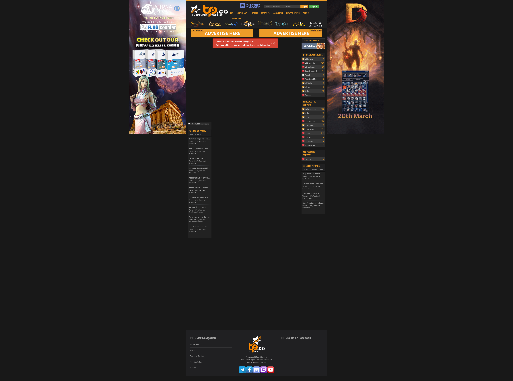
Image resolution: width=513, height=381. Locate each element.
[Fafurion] (282, 23)
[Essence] (315, 23)
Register (313, 6)
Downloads (235, 18)
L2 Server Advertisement (313, 169)
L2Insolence (310, 67)
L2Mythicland (310, 129)
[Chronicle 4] (197, 23)
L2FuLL (307, 133)
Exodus (308, 95)
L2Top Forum (195, 134)
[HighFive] (248, 23)
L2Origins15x (310, 63)
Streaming (266, 13)
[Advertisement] (199, 78)
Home (232, 13)
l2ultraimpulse (310, 109)
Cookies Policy (196, 362)
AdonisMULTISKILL (311, 79)
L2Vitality (308, 83)
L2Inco (307, 87)
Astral (307, 75)
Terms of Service (197, 356)
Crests (255, 13)
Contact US (194, 368)
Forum (306, 13)
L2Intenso (309, 141)
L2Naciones (309, 125)
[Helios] (265, 23)
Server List (242, 13)
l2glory (307, 91)
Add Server (278, 13)
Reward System (293, 13)
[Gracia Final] (231, 23)
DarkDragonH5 (311, 71)
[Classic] (298, 23)
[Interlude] (214, 23)
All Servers (194, 344)
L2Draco (308, 137)
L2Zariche (309, 59)
